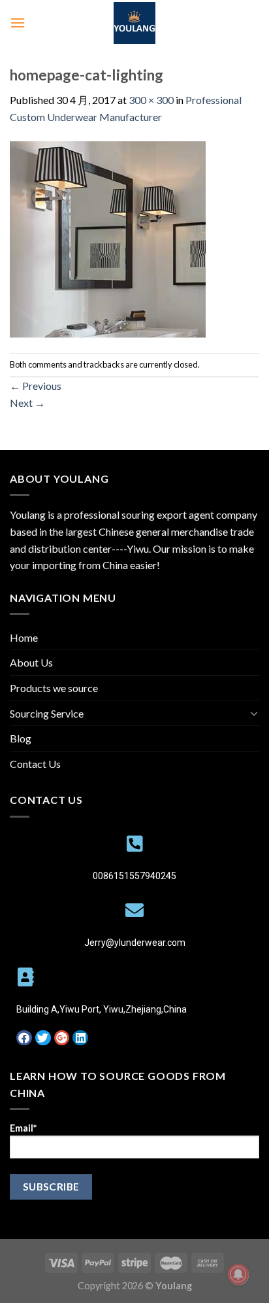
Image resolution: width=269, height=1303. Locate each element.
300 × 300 (151, 100)
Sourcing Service (47, 713)
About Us (31, 662)
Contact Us (35, 763)
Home (24, 637)
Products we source (54, 688)
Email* (23, 1128)
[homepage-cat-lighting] (108, 238)
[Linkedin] (80, 1038)
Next (27, 402)
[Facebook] (24, 1038)
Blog (20, 738)
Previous (35, 385)
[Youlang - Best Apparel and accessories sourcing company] (134, 23)
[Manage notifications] (238, 1274)
